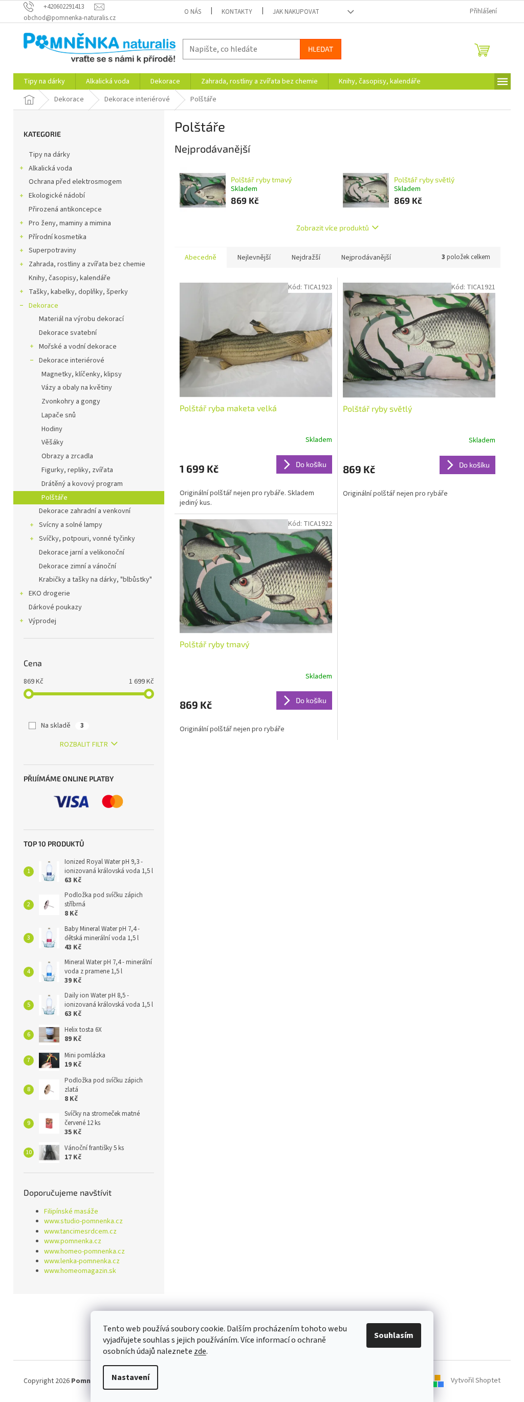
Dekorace (43, 306)
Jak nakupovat (296, 11)
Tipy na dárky (49, 155)
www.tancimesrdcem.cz (80, 1232)
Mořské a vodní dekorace (78, 347)
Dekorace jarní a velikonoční (81, 552)
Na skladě (62, 725)
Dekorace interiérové (71, 360)
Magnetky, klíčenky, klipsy (81, 374)
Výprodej (42, 621)
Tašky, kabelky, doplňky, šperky (78, 292)
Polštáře (54, 498)
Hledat (320, 49)
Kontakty (237, 11)
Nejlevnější (254, 257)
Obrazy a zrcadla (67, 456)
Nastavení (130, 1377)
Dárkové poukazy (55, 607)
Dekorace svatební (68, 333)
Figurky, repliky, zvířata (77, 470)
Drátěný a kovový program (82, 484)
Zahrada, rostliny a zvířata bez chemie (87, 264)
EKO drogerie (49, 593)
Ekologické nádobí (57, 195)
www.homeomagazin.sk (80, 1271)
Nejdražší (306, 257)
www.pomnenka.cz (72, 1241)
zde (200, 1351)
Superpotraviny (52, 250)
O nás (192, 11)
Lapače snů (58, 415)
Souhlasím (393, 1335)
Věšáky (52, 442)
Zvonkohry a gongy (70, 401)
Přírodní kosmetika (57, 237)
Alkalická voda (50, 168)
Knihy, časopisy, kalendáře (70, 278)
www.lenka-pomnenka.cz (82, 1261)
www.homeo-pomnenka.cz (84, 1252)
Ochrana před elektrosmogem (75, 182)
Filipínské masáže (71, 1212)
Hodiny (51, 429)
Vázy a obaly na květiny (76, 388)
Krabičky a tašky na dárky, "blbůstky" (95, 580)
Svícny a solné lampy (70, 525)
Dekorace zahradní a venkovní (84, 511)
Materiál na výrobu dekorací (81, 319)
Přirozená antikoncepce (65, 209)
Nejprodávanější (366, 257)
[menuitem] (44, 81)
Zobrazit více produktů (332, 227)
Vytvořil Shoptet (475, 1381)
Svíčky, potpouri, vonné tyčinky (87, 539)
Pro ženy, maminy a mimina (70, 223)
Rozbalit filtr (84, 744)
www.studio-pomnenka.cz (83, 1221)
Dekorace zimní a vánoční (77, 566)
